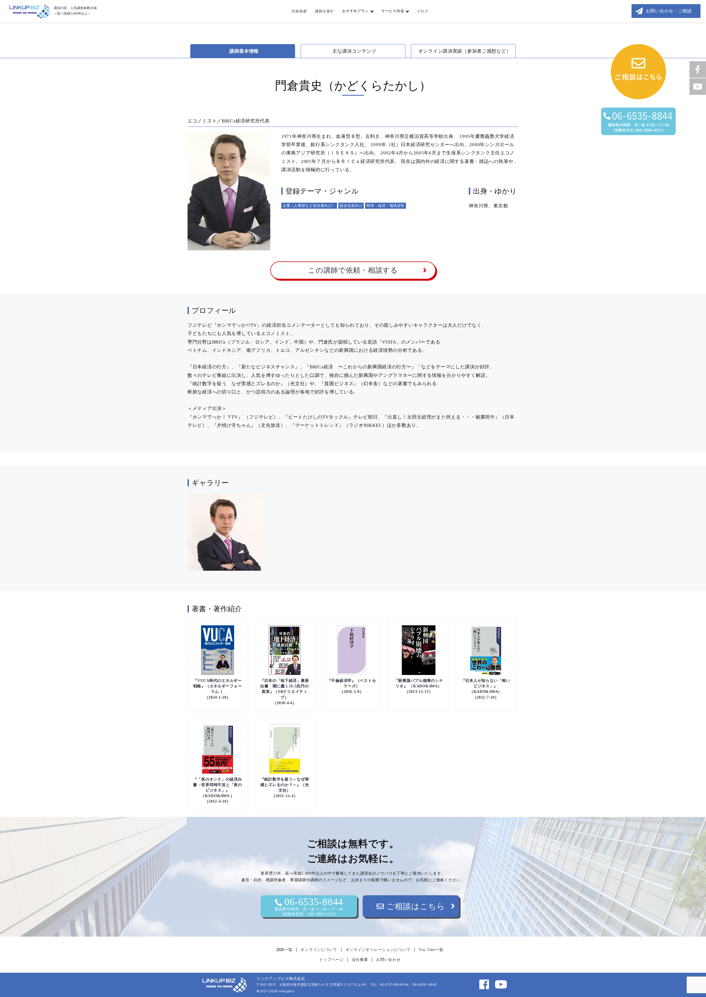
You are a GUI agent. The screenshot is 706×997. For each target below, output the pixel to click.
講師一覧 (284, 949)
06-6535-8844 (308, 906)
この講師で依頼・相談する (353, 270)
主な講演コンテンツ (354, 51)
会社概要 (360, 959)
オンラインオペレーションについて (378, 949)
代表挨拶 (299, 11)
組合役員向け (351, 205)
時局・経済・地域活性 (385, 205)
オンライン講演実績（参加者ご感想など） (464, 51)
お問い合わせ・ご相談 (669, 11)
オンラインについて (319, 949)
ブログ (422, 11)
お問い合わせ (388, 959)
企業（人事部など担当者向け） (309, 205)
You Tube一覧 (431, 949)
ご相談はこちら (414, 906)
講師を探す (324, 11)
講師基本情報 (244, 51)
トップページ (331, 959)
